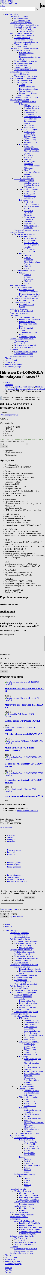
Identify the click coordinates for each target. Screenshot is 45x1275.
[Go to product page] (25, 789)
